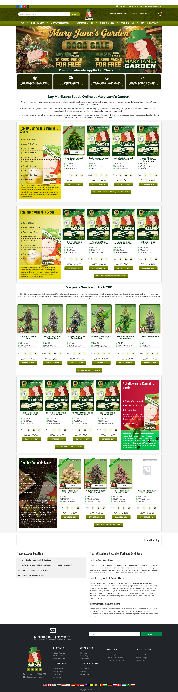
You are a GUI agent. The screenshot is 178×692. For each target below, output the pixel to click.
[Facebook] (17, 6)
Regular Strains (127, 23)
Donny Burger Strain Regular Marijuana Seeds (95, 492)
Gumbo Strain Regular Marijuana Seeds (121, 492)
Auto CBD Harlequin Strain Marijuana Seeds (126, 337)
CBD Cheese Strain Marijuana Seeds (101, 337)
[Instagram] (28, 6)
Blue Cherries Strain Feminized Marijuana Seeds (98, 243)
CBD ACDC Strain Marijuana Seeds (28, 337)
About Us (133, 14)
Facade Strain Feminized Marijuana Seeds (148, 243)
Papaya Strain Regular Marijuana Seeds (70, 492)
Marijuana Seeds (37, 23)
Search (75, 14)
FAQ (125, 14)
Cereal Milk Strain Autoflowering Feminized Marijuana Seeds (148, 159)
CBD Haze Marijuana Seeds (150, 336)
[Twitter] (21, 6)
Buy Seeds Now (74, 184)
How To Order (116, 14)
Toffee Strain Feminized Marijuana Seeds (74, 243)
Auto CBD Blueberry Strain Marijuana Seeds (77, 337)
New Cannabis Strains (149, 23)
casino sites (25, 524)
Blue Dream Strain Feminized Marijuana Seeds (99, 159)
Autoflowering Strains (60, 23)
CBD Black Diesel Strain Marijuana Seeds (52, 337)
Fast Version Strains (85, 23)
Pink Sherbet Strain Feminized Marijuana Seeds (123, 243)
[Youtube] (24, 6)
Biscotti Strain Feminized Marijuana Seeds (74, 159)
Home (22, 23)
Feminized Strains (107, 23)
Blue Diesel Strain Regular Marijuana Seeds (147, 492)
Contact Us (144, 14)
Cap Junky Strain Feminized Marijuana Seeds (123, 159)
